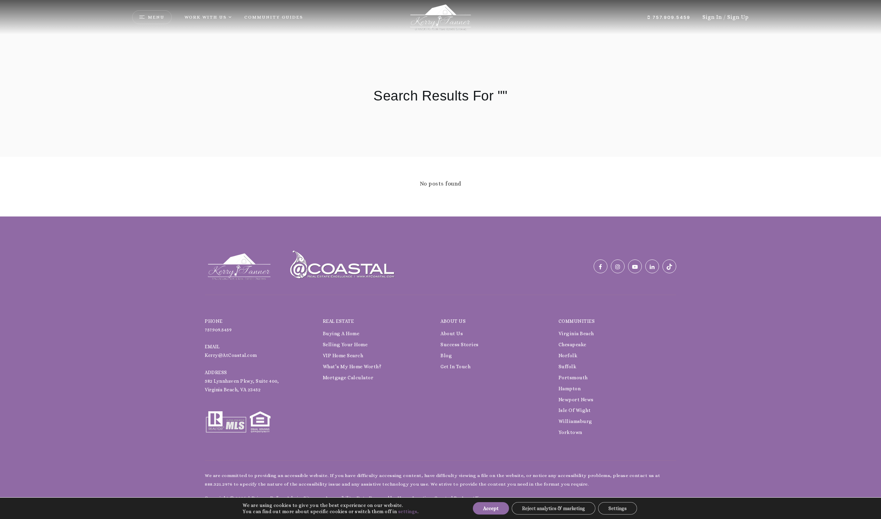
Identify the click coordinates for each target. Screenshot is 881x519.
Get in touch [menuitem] (455, 366)
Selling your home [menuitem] (345, 344)
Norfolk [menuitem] (568, 355)
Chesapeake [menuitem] (572, 344)
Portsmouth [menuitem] (573, 377)
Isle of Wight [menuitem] (575, 410)
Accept (491, 508)
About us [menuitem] (451, 333)
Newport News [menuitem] (576, 399)
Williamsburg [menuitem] (575, 421)
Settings (617, 508)
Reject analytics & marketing (553, 508)
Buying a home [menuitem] (341, 333)
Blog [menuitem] (446, 355)
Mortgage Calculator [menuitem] (348, 377)
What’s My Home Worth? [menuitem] (352, 366)
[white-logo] (239, 266)
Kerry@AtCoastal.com (231, 355)
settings (407, 511)
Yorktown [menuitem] (570, 432)
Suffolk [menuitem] (568, 366)
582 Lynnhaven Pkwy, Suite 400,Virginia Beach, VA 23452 (242, 385)
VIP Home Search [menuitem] (343, 355)
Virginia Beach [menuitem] (576, 333)
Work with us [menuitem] (205, 17)
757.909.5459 (670, 17)
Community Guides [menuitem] (273, 17)
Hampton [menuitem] (570, 388)
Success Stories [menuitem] (459, 344)
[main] (440, 108)
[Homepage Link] (440, 16)
